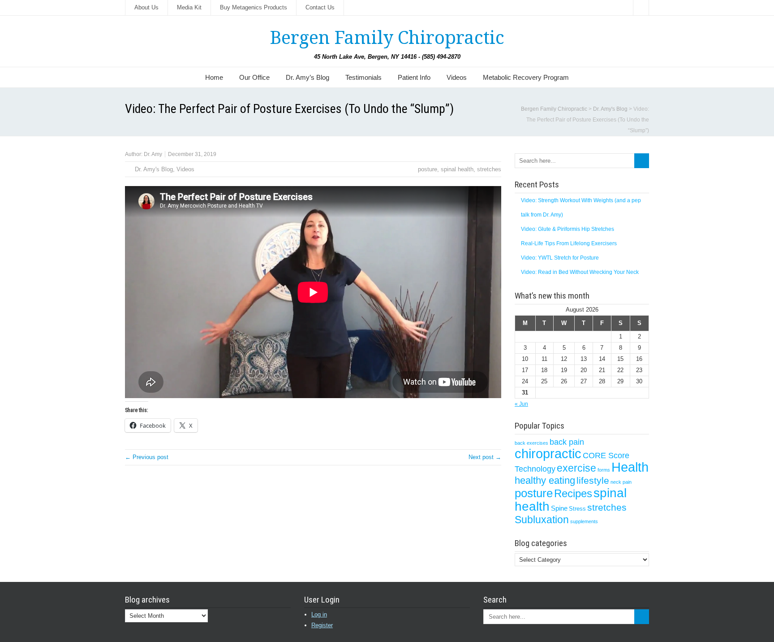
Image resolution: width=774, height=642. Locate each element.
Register (322, 625)
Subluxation (542, 519)
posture (427, 169)
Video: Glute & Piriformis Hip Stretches (567, 229)
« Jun (521, 404)
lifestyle (592, 480)
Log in (319, 614)
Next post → (485, 457)
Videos (457, 77)
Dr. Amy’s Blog (307, 77)
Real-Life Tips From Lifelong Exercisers (569, 243)
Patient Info (414, 77)
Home (214, 77)
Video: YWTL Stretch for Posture (560, 258)
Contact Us (320, 7)
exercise (576, 468)
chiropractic (548, 454)
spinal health (457, 169)
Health (630, 467)
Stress (577, 508)
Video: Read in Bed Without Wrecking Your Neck (580, 272)
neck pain (621, 482)
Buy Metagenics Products (253, 7)
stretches (489, 169)
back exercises (531, 443)
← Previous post (146, 457)
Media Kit (189, 7)
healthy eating (545, 480)
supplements (584, 521)
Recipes (573, 493)
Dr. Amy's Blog (154, 169)
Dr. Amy (153, 154)
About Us (146, 7)
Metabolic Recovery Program (526, 77)
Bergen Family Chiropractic (387, 37)
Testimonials (363, 77)
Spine (559, 508)
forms (604, 470)
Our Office (254, 77)
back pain (567, 442)
